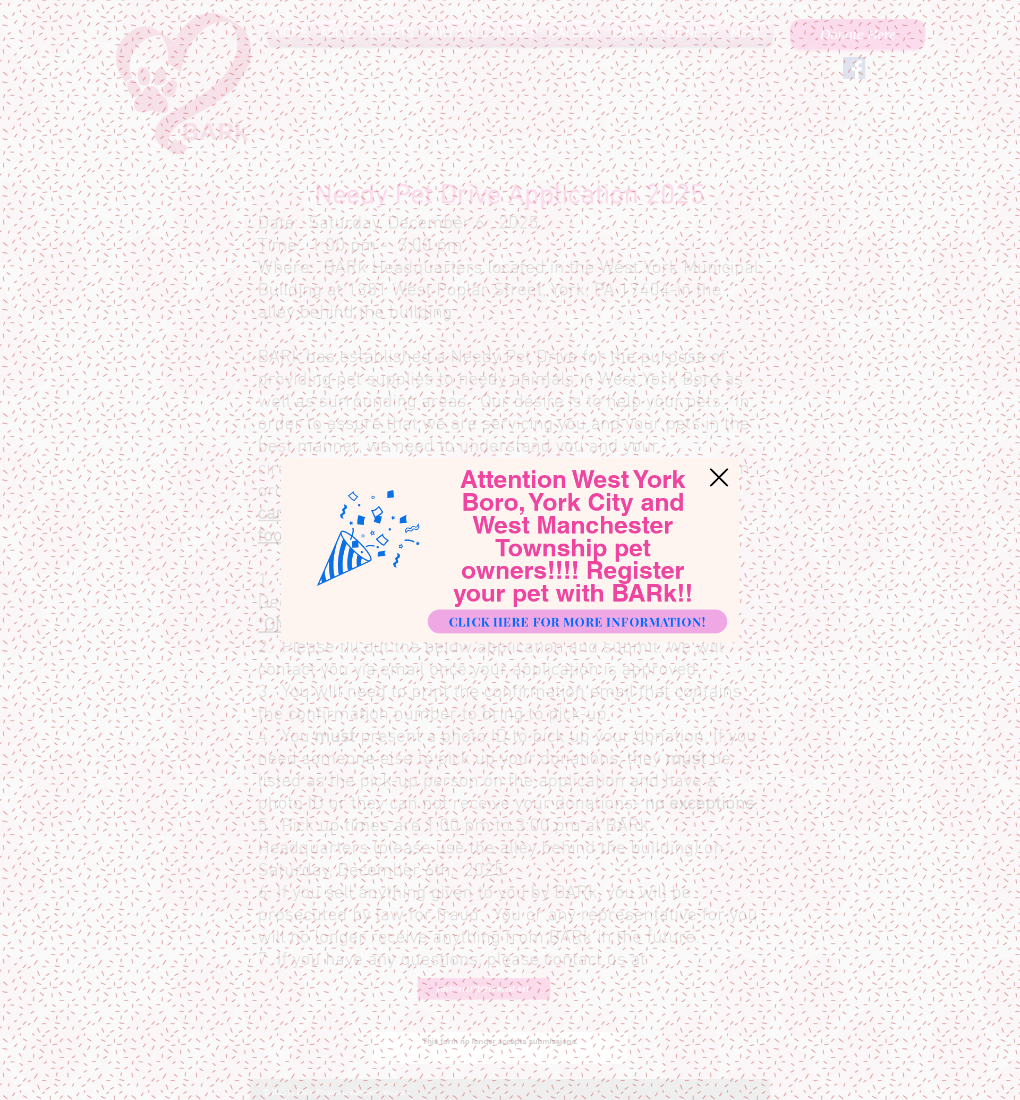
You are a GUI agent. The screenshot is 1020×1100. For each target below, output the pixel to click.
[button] (719, 477)
